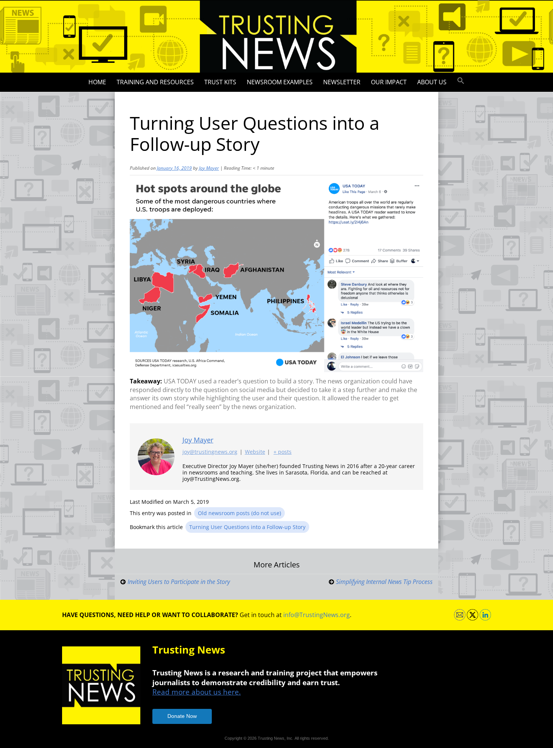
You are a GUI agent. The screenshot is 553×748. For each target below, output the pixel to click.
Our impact (389, 82)
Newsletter (341, 82)
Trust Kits (220, 82)
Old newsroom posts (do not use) (239, 513)
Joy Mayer (209, 168)
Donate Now (182, 716)
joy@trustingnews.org (209, 451)
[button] (461, 81)
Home (97, 82)
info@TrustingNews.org (316, 615)
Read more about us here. (196, 692)
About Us (432, 82)
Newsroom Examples (280, 82)
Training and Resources (155, 82)
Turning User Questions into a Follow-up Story (247, 527)
